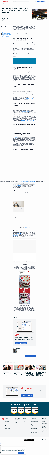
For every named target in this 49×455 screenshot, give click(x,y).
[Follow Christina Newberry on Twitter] (13, 354)
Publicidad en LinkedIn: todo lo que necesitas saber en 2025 (7, 374)
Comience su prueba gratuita (41, 1)
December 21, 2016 (27, 227)
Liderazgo (6, 424)
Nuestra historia (7, 421)
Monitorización (17, 423)
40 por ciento (25, 193)
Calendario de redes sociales (35, 425)
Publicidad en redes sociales (35, 432)
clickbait (14, 27)
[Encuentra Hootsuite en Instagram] (45, 439)
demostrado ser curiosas (29, 98)
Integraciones (44, 431)
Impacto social (7, 428)
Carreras (6, 422)
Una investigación (15, 137)
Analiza (16, 426)
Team (24, 421)
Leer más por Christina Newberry (30, 355)
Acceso (35, 1)
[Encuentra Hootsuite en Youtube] (43, 439)
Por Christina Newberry (16, 348)
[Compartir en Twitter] (13, 317)
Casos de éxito (44, 423)
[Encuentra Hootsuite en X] (39, 439)
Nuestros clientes (7, 425)
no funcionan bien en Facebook (23, 181)
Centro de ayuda (44, 430)
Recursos (44, 418)
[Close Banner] (24, 447)
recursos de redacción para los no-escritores (27, 120)
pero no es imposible (16, 235)
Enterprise (24, 422)
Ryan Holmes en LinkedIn (27, 214)
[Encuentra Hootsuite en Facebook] (40, 439)
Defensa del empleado (34, 428)
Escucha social (33, 422)
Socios (43, 433)
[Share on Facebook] (16, 317)
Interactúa (16, 422)
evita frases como (32, 181)
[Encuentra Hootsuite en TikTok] (46, 439)
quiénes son (18, 45)
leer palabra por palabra (25, 111)
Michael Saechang (41, 19)
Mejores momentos (33, 424)
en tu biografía (19, 233)
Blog (4, 3)
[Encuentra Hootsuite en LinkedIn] (42, 439)
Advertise (16, 425)
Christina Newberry (5, 18)
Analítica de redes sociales (34, 421)
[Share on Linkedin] (14, 317)
